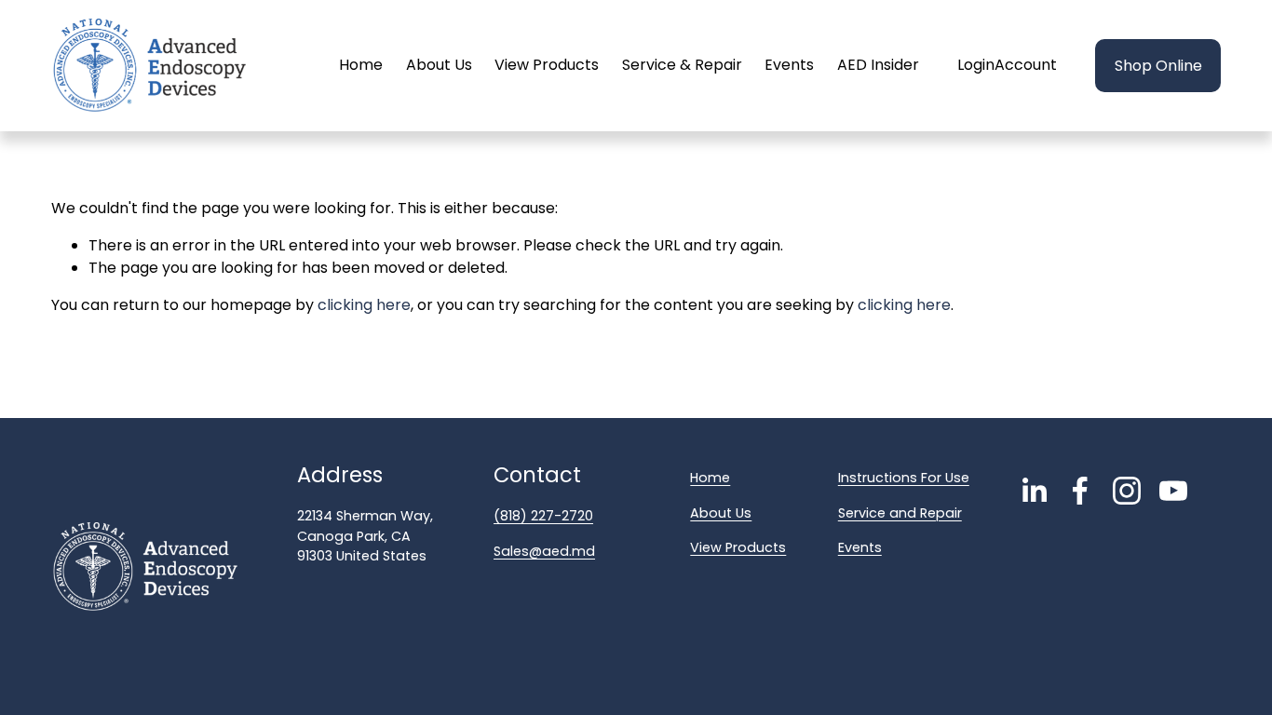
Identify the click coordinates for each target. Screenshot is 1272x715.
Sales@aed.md (544, 551)
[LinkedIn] (1034, 491)
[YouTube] (1173, 491)
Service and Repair (900, 513)
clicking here (364, 305)
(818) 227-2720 (543, 515)
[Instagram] (1127, 491)
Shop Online (1158, 65)
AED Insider (878, 64)
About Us (439, 64)
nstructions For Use (905, 477)
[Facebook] (1080, 491)
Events (789, 64)
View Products (546, 64)
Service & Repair (682, 64)
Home (361, 64)
